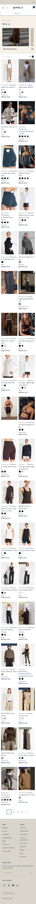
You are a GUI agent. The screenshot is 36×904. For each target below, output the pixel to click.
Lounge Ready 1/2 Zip (27, 795)
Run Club (23, 856)
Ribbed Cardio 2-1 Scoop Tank (25, 507)
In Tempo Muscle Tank (9, 550)
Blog (21, 853)
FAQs (4, 841)
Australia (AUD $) (8, 893)
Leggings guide (7, 837)
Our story (23, 827)
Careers (22, 850)
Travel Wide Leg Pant (9, 590)
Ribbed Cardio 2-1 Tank (25, 174)
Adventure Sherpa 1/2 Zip (9, 128)
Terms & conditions (8, 848)
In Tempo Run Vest (8, 259)
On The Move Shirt (26, 590)
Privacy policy (6, 851)
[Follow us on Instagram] (9, 885)
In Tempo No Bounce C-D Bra (26, 132)
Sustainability (24, 831)
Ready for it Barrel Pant (8, 88)
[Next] (27, 811)
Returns (4, 831)
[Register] (31, 873)
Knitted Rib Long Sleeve (7, 714)
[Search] (7, 8)
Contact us (5, 844)
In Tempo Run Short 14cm (8, 174)
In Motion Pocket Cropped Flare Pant (26, 675)
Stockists (23, 846)
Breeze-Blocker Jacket (9, 671)
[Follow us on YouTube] (13, 885)
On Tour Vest (23, 716)
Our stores (23, 843)
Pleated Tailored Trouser (7, 631)
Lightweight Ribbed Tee (26, 88)
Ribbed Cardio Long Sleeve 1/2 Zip (26, 216)
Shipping (5, 827)
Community (23, 834)
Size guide (5, 834)
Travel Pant (5, 797)
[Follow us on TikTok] (17, 885)
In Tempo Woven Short (7, 218)
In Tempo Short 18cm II (8, 468)
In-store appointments (24, 839)
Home (4, 20)
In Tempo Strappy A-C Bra (26, 342)
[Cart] (33, 8)
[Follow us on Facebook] (4, 885)
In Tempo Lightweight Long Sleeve (27, 384)
